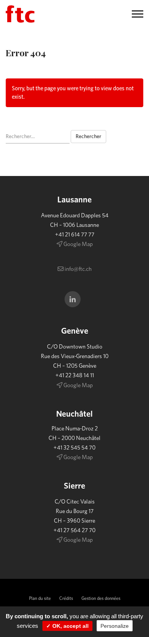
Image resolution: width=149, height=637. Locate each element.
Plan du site (40, 598)
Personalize (114, 626)
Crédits (66, 598)
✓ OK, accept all (67, 626)
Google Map (77, 244)
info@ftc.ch (77, 269)
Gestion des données (100, 598)
